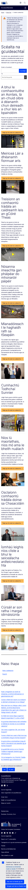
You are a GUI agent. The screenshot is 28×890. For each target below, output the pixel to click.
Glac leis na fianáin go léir (15, 881)
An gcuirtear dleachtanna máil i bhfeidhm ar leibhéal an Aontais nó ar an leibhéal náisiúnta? (13, 724)
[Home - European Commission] (12, 824)
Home (2, 12)
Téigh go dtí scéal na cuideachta (11, 132)
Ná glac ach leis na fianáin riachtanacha (16, 886)
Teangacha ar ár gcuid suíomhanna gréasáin (14, 842)
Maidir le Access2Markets (8, 800)
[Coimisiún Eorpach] (4, 2)
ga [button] (20, 2)
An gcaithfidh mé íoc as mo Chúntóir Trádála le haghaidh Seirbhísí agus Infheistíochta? (12, 751)
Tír (2, 74)
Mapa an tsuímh (6, 803)
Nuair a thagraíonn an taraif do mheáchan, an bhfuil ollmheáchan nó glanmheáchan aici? (12, 694)
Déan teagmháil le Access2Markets (11, 793)
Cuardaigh (25, 2)
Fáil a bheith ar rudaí (7, 855)
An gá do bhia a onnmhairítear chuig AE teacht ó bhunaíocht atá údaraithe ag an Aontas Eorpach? (13, 743)
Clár (25, 8)
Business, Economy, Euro (8, 814)
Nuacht (4, 674)
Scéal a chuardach (6, 67)
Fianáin (3, 845)
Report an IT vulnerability (8, 839)
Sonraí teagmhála (6, 836)
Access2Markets (6, 776)
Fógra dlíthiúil (5, 852)
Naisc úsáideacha (7, 670)
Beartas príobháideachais (8, 849)
